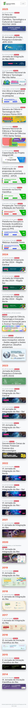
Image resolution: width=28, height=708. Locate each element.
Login (22, 3)
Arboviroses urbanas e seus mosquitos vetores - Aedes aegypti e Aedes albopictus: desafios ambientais (14, 342)
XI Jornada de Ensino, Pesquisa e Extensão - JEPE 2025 (12, 39)
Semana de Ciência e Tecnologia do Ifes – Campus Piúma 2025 (12, 111)
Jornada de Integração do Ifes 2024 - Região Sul (13, 280)
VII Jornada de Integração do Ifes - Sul (13, 410)
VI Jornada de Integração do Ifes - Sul (13, 488)
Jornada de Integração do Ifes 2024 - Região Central (13, 262)
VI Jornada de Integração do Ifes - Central (11, 505)
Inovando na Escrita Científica (11, 190)
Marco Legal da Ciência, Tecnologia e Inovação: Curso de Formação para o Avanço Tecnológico (14, 320)
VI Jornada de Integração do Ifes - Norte (11, 471)
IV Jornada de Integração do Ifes (10, 550)
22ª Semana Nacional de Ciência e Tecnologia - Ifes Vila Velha (14, 75)
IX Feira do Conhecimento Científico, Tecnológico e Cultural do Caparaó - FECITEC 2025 (14, 19)
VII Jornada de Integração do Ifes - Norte (11, 427)
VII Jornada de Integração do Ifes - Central (11, 393)
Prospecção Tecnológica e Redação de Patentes (14, 206)
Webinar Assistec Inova (13, 242)
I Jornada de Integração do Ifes (13, 621)
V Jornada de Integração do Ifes (14, 526)
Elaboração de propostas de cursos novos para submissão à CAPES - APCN (13, 172)
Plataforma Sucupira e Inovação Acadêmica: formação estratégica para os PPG (12, 225)
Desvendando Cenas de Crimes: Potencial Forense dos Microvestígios (13, 447)
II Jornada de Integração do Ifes (13, 597)
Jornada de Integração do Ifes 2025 (13, 57)
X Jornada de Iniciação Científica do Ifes (13, 661)
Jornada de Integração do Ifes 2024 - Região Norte (13, 299)
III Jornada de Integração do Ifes (10, 574)
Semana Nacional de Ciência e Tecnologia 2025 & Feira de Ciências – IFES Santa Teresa (14, 132)
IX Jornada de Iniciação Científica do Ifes (13, 681)
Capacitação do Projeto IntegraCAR (13, 154)
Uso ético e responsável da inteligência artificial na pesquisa (13, 93)
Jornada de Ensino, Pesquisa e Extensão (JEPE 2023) (12, 373)
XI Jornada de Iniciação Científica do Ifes (13, 641)
